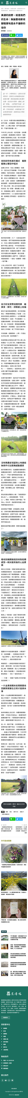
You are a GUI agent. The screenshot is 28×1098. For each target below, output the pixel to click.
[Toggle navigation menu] (2, 3)
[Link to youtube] (5, 1080)
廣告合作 (5, 1066)
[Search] (26, 3)
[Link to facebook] (2, 1080)
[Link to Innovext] (17, 1094)
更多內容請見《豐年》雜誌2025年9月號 (14, 805)
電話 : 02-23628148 (8, 1060)
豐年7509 (16, 812)
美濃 (7, 812)
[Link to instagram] (9, 1080)
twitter (20, 35)
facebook (6, 35)
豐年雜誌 (3, 30)
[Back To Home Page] (14, 993)
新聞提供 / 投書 (7, 1063)
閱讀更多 (5, 1017)
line (13, 35)
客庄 (11, 812)
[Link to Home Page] (14, 2)
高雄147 (22, 812)
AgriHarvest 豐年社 (18, 1091)
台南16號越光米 (5, 814)
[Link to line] (12, 1080)
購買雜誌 (5, 1068)
